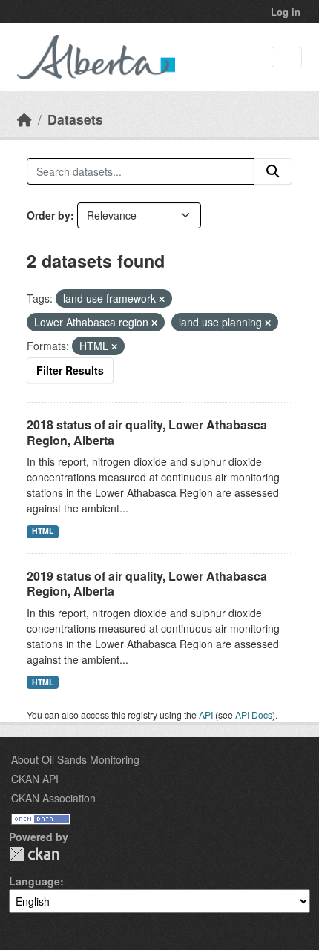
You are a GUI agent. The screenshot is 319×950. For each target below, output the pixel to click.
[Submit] (273, 171)
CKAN (34, 854)
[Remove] (162, 299)
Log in (285, 11)
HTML (42, 530)
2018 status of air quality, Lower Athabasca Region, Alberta (147, 432)
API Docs (253, 714)
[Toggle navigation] (287, 57)
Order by (48, 215)
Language (34, 881)
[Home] (24, 119)
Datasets (75, 119)
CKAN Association (53, 798)
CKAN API (35, 778)
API (206, 714)
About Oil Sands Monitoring (75, 759)
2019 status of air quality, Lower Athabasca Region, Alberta (147, 583)
